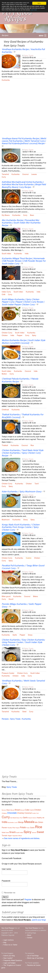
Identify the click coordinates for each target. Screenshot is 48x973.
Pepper (19, 335)
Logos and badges (9, 963)
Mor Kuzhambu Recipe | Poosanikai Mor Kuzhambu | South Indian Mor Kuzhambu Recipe (21, 223)
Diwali (14, 818)
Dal (11, 818)
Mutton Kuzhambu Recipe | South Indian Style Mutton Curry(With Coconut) (23, 342)
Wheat (20, 835)
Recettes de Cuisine (33, 965)
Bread (17, 809)
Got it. (39, 3)
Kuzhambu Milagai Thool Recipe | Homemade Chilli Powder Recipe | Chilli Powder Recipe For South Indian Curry (24, 261)
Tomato (4, 835)
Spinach (34, 832)
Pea (13, 828)
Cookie (34, 813)
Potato (23, 827)
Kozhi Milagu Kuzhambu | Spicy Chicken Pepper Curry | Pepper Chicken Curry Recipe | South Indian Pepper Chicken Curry (23, 302)
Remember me (9, 892)
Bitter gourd (6, 596)
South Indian (6, 253)
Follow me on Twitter (10, 945)
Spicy (34, 335)
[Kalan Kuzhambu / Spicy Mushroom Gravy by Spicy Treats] (11, 500)
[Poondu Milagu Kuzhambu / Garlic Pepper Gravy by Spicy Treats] (11, 615)
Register (28, 899)
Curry (4, 177)
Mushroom (6, 519)
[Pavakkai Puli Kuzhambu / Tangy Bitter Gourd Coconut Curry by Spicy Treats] (11, 577)
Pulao (28, 828)
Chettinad (5, 409)
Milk (36, 822)
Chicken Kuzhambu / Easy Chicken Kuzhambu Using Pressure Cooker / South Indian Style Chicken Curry (23, 642)
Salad (3, 832)
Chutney (20, 813)
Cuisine (28, 558)
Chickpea (4, 813)
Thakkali (5, 445)
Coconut (25, 174)
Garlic (15, 635)
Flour (21, 818)
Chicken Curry (7, 332)
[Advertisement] (24, 111)
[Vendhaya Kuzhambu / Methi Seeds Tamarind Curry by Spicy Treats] (11, 692)
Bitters (35, 596)
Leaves (34, 174)
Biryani (12, 810)
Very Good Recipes (7, 928)
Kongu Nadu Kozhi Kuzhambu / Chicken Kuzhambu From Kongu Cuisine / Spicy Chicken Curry (20, 527)
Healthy (39, 817)
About (29, 935)
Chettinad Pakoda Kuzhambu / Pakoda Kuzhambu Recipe (20, 380)
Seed (24, 711)
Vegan (10, 835)
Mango (21, 822)
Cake (27, 809)
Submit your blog (9, 955)
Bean (32, 215)
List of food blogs (33, 955)
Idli (43, 818)
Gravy (25, 519)
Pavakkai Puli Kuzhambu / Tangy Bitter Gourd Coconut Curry (23, 567)
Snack (12, 832)
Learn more (34, 10)
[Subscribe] (23, 55)
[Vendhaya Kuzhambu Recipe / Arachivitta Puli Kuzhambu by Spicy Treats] (11, 61)
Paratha (10, 828)
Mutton (4, 373)
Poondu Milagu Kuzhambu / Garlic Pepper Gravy (21, 605)
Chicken (5, 335)
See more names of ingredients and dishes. (22, 838)
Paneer (4, 827)
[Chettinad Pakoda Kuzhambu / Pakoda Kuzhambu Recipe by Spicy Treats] (11, 390)
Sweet (40, 832)
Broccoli (22, 810)
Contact (29, 937)
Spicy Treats (28, 55)
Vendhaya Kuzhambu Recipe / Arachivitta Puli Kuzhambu (23, 51)
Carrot (32, 810)
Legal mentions (8, 940)
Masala (29, 821)
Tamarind (5, 174)
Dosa (17, 818)
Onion (40, 822)
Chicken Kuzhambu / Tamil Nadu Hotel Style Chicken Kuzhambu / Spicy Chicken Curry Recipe (22, 453)
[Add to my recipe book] (14, 52)
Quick (32, 827)
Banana (4, 810)
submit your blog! (39, 919)
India (26, 253)
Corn (37, 813)
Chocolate (12, 812)
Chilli (3, 294)
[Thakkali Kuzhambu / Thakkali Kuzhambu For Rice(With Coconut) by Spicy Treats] (11, 426)
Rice (32, 445)
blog (4, 942)
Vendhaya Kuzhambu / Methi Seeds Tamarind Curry (23, 682)
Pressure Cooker (8, 673)
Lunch (16, 822)
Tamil (37, 483)
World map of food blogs (35, 958)
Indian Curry (6, 291)
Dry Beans (6, 215)
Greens (34, 818)
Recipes (5, 35)
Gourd (11, 599)
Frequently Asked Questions (12, 960)
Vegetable (15, 835)
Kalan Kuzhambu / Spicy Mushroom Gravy (21, 491)
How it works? (8, 958)
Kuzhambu (6, 80)
